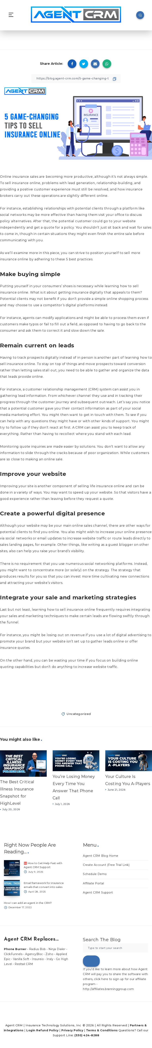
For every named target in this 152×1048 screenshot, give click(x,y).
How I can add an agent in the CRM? (28, 902)
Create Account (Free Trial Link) (106, 865)
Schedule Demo (95, 874)
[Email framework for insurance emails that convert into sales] (12, 888)
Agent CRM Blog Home (100, 856)
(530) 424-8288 (86, 1035)
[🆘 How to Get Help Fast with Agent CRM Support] (12, 868)
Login (30, 1030)
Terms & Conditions (102, 1030)
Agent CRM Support (98, 892)
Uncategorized (78, 714)
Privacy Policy (72, 1030)
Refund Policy (47, 1030)
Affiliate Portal (93, 883)
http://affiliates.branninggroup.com (108, 989)
